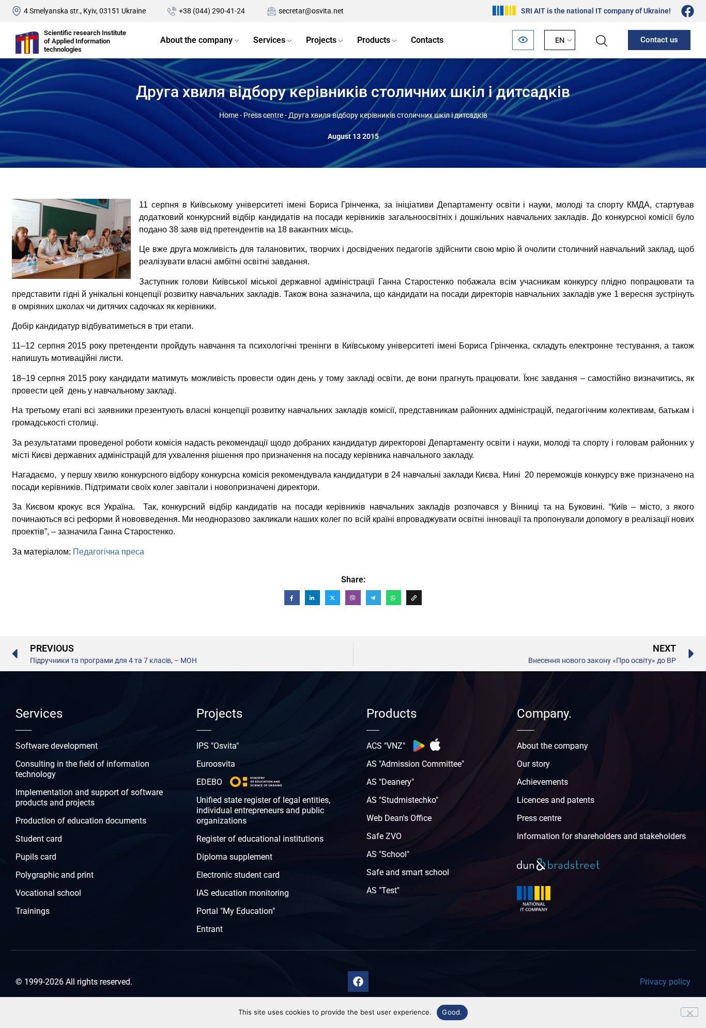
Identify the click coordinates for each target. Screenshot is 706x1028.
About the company (196, 40)
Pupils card (36, 857)
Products (373, 40)
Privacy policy (665, 982)
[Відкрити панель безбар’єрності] (523, 40)
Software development (57, 746)
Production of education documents (81, 821)
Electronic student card (238, 875)
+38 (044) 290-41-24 (212, 11)
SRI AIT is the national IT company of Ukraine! (596, 11)
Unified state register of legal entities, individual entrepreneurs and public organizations (263, 810)
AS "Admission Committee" (415, 764)
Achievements (542, 782)
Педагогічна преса (108, 551)
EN (559, 40)
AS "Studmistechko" (402, 800)
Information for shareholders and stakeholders (601, 836)
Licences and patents (555, 800)
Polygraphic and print (55, 875)
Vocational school (48, 893)
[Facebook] (687, 11)
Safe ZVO (384, 836)
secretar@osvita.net (311, 11)
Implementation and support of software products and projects (89, 797)
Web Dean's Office (399, 818)
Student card (39, 839)
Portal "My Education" (235, 911)
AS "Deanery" (390, 782)
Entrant (209, 929)
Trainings (33, 911)
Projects (321, 40)
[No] (689, 1012)
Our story (533, 764)
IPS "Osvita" (217, 746)
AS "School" (387, 854)
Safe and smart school (407, 872)
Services (269, 40)
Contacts (427, 40)
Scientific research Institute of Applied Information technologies (85, 41)
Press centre (263, 115)
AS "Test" (383, 890)
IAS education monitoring (242, 893)
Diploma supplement (234, 857)
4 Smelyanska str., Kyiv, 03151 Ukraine (85, 11)
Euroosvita (215, 764)
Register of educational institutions (260, 839)
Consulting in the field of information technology (82, 769)
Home (228, 115)
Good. (452, 1012)
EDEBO (209, 782)
